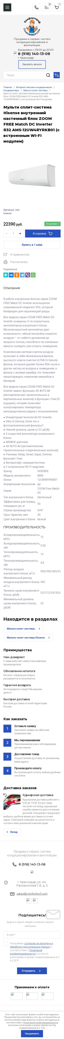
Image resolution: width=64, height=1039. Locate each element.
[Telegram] (22, 275)
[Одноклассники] (16, 275)
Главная (7, 87)
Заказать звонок (32, 64)
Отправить (28, 970)
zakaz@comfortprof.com (32, 893)
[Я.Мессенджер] (5, 275)
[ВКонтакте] (11, 275)
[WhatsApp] (33, 275)
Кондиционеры (11, 90)
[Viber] (27, 275)
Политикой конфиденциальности (40, 1022)
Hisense (7, 213)
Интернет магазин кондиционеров (34, 87)
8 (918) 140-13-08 (34, 53)
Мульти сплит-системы (35, 90)
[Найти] (48, 75)
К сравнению (19, 254)
